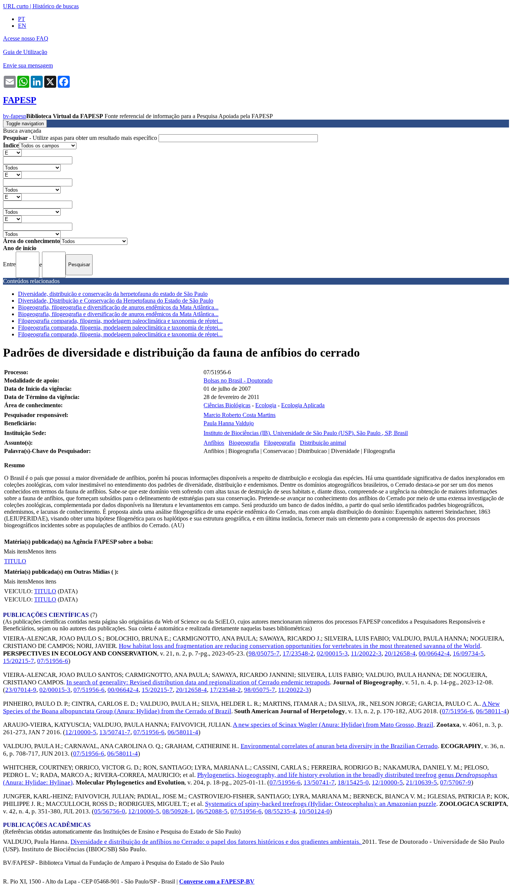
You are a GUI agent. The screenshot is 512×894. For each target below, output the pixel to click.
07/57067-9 (455, 782)
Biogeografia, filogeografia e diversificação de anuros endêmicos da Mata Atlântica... (118, 307)
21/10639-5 (421, 782)
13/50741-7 (114, 732)
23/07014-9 (20, 689)
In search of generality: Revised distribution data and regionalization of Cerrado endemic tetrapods (198, 682)
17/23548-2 (298, 653)
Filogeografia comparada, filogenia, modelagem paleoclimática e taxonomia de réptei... (120, 321)
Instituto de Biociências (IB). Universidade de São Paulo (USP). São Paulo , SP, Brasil (306, 433)
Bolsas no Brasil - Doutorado (238, 380)
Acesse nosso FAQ (25, 38)
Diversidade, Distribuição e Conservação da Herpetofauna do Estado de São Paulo (115, 300)
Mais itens (16, 551)
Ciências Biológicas (227, 405)
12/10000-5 (80, 732)
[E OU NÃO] (12, 152)
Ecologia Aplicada (303, 405)
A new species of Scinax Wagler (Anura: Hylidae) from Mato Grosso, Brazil (333, 724)
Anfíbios (214, 443)
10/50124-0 (314, 811)
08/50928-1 (177, 811)
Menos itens (42, 551)
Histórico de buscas (56, 6)
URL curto (15, 6)
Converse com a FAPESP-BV (217, 881)
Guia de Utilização (25, 52)
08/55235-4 (280, 811)
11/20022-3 (366, 653)
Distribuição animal (323, 443)
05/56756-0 (109, 811)
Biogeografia (244, 443)
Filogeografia (279, 443)
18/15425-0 (353, 782)
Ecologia (265, 405)
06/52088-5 (212, 811)
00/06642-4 (434, 653)
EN (22, 25)
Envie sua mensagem (28, 65)
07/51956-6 (52, 660)
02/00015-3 (332, 653)
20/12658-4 (400, 653)
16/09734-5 (468, 653)
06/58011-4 (491, 711)
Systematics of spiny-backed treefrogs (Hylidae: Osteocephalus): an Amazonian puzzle (320, 803)
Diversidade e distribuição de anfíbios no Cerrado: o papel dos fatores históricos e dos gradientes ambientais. (216, 841)
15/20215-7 (18, 660)
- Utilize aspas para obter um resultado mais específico (81, 138)
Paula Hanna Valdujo (229, 423)
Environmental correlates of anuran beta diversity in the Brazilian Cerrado (339, 746)
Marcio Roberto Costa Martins (239, 415)
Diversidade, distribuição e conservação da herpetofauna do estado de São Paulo (113, 294)
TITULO (15, 561)
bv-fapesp (14, 116)
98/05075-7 (264, 653)
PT (21, 19)
